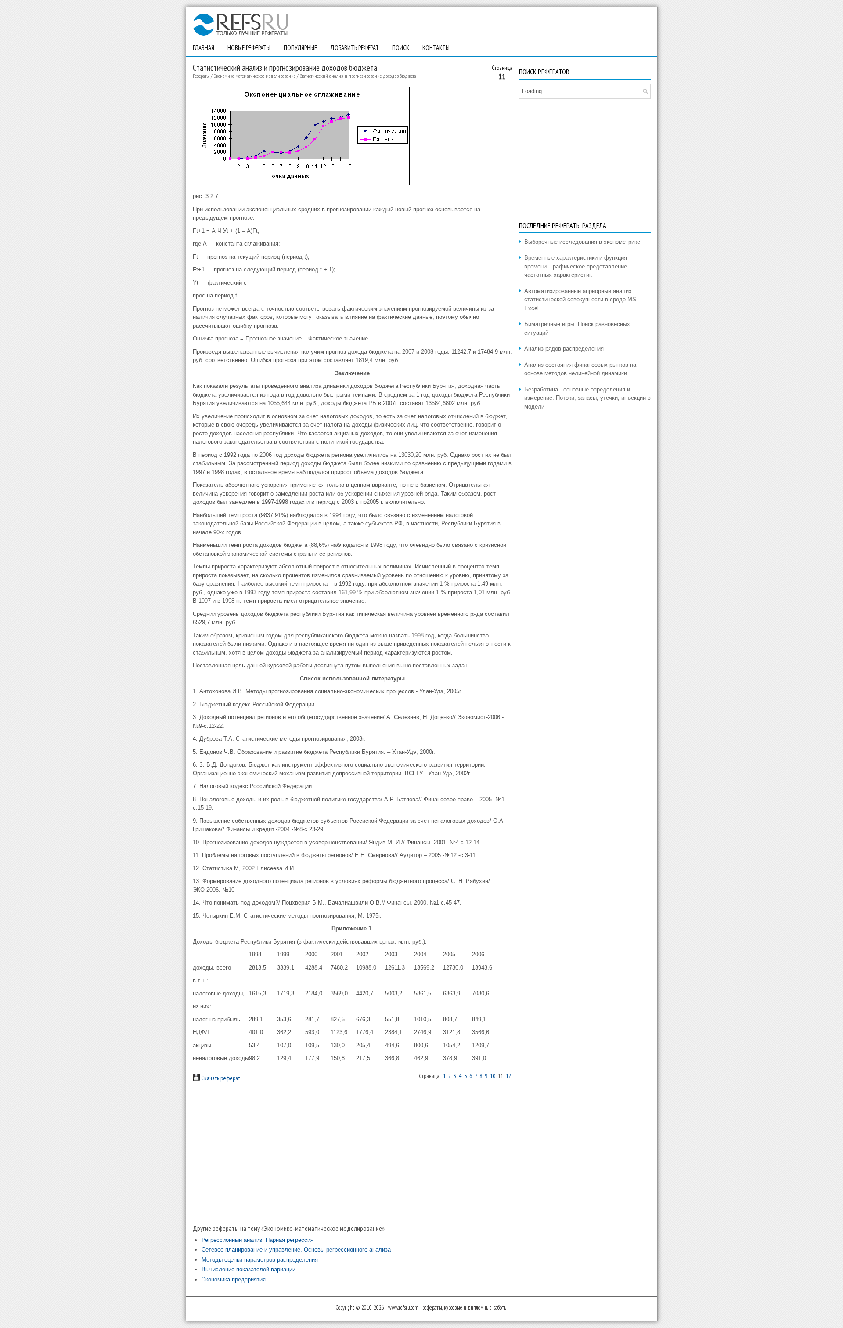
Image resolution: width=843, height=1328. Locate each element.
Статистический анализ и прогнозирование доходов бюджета (358, 75)
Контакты (436, 47)
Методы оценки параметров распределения (260, 1259)
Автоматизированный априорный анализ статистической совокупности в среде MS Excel (580, 299)
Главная (203, 47)
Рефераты (201, 75)
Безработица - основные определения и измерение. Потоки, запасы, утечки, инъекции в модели (587, 398)
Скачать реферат (220, 1078)
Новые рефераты (248, 47)
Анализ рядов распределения (564, 348)
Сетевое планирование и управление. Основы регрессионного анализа (296, 1249)
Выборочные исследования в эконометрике (582, 242)
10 (492, 1076)
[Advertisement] (352, 1152)
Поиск (400, 47)
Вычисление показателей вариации (248, 1269)
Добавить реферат (354, 47)
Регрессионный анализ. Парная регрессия (257, 1240)
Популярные (300, 47)
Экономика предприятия (234, 1279)
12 (508, 1076)
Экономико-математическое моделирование (254, 75)
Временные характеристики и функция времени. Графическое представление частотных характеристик (575, 266)
